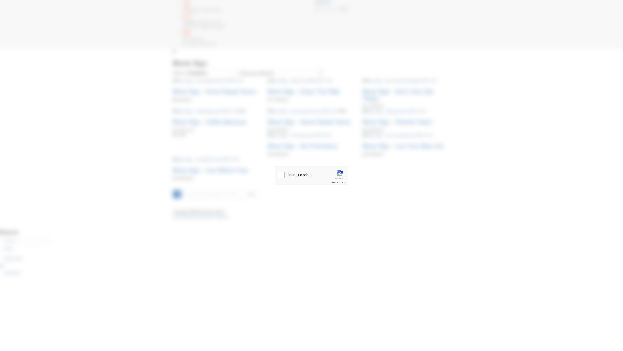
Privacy (335, 182)
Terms (342, 182)
